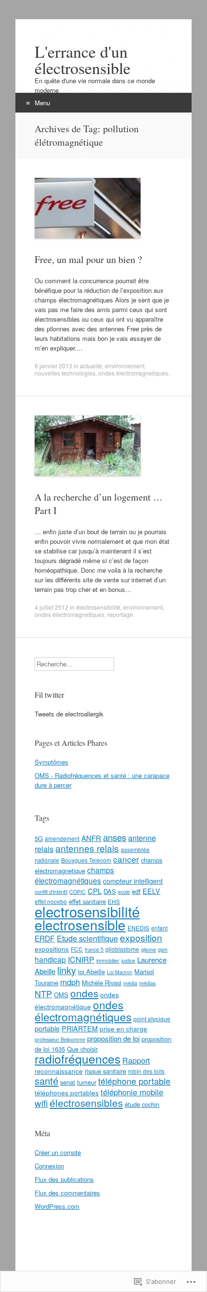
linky (66, 970)
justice (128, 960)
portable (47, 1028)
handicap (50, 959)
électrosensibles (86, 1102)
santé (46, 1081)
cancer (126, 859)
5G (39, 838)
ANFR (91, 838)
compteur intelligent (133, 881)
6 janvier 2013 (53, 366)
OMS (61, 994)
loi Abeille (91, 971)
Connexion (49, 1165)
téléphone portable (134, 1081)
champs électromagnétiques (74, 875)
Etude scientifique (87, 938)
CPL (95, 891)
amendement (62, 838)
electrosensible (80, 924)
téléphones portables (67, 1092)
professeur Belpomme (60, 1039)
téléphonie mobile (132, 1092)
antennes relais (87, 847)
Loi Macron (119, 972)
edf (136, 891)
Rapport (136, 1060)
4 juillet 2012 (51, 607)
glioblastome (122, 949)
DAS (110, 891)
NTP (43, 993)
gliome (148, 949)
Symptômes (51, 761)
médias (147, 983)
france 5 (94, 949)
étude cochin (142, 1104)
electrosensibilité (87, 911)
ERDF (45, 938)
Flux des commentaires (67, 1192)
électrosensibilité (98, 607)
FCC (77, 949)
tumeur (86, 1082)
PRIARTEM (80, 1028)
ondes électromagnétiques (83, 1010)
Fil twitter (49, 695)
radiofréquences (77, 1058)
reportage (120, 614)
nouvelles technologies (65, 373)
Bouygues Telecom (86, 860)
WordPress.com (57, 1206)
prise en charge (123, 1028)
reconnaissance (59, 1071)
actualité (91, 366)
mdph (70, 982)
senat (67, 1082)
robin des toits (146, 1071)
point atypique (151, 1019)
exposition (141, 937)
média (130, 983)
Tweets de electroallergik (69, 713)
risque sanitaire (105, 1071)
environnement (124, 366)
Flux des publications (64, 1179)
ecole (124, 891)
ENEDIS (138, 928)
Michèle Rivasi (101, 982)
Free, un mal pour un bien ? (88, 259)
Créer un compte (58, 1152)
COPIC (77, 891)
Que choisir (82, 1049)
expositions (52, 948)
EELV (151, 891)
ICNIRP (81, 959)
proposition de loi (113, 1038)
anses (114, 836)
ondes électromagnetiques (133, 373)
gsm (163, 949)
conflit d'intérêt (51, 891)
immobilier (107, 960)
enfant (159, 928)
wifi (41, 1102)
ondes (84, 993)
